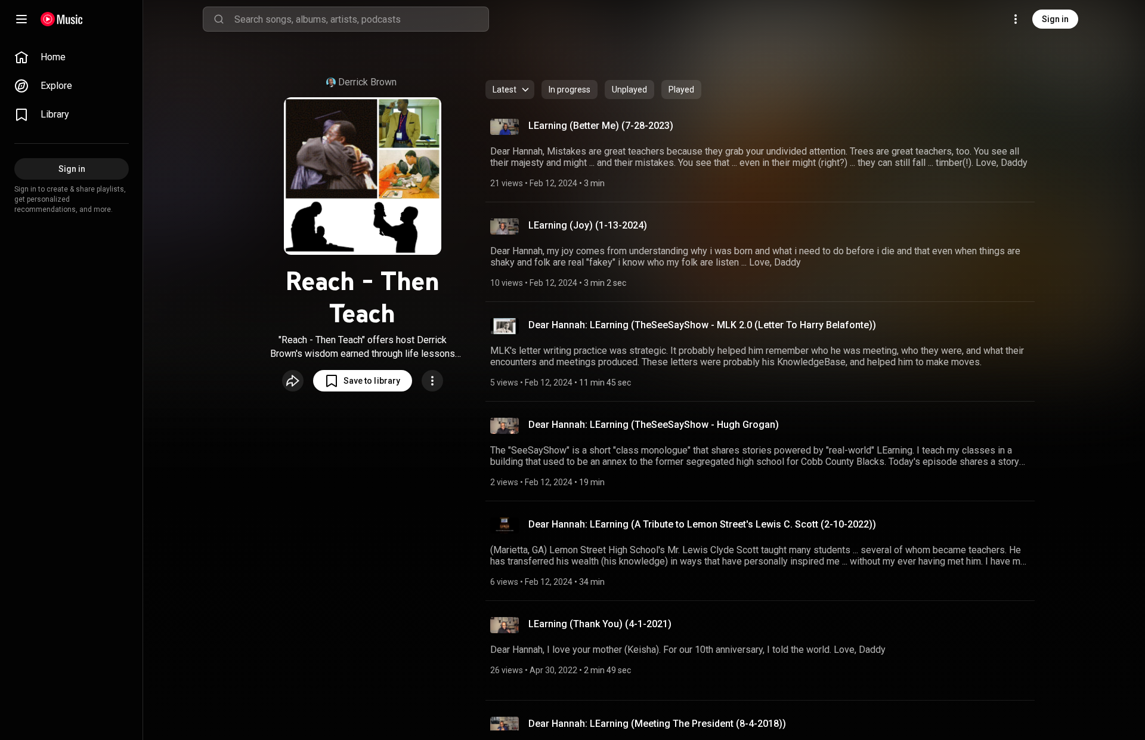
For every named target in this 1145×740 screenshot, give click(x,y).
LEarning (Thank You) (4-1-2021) (599, 624)
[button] (362, 380)
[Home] (62, 19)
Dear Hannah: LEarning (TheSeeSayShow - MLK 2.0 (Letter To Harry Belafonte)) (702, 325)
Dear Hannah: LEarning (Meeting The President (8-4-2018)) (657, 723)
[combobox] (361, 19)
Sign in (1055, 19)
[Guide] (21, 19)
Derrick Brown (367, 82)
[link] (71, 57)
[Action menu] (432, 380)
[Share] (293, 381)
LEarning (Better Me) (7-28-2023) (600, 125)
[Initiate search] (218, 19)
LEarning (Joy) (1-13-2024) (587, 225)
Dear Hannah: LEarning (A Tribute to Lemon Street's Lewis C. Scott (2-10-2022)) (702, 524)
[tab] (569, 89)
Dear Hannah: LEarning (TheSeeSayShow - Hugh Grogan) (653, 424)
